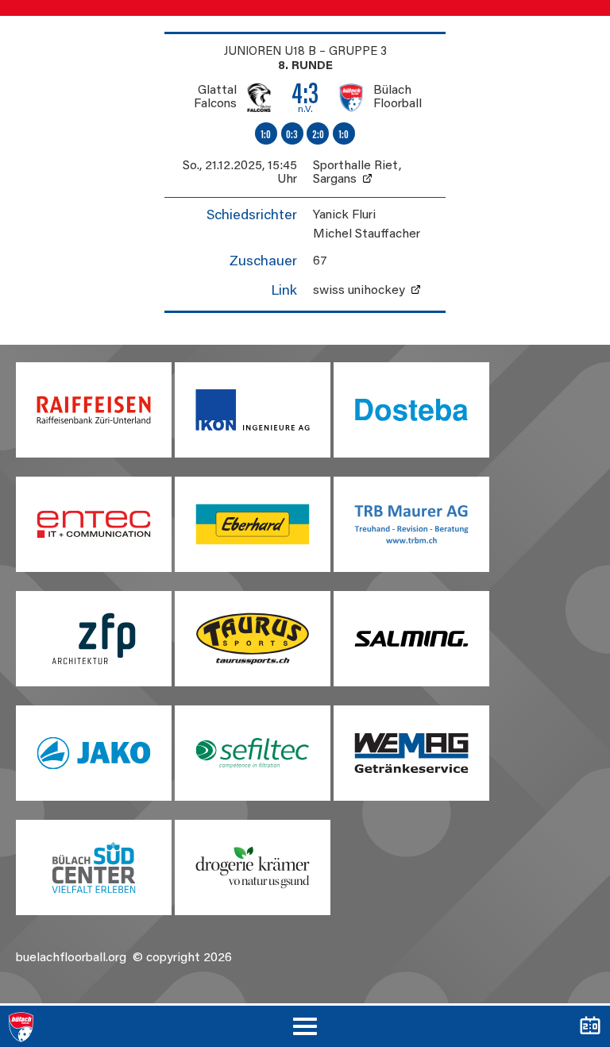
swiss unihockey (359, 290)
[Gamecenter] (590, 1026)
